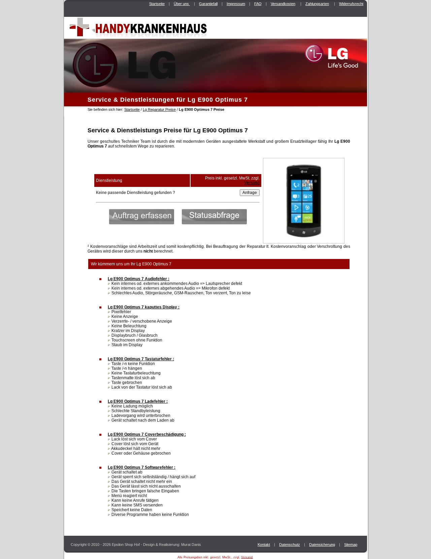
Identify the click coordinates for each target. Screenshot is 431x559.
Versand (252, 182)
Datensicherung (322, 544)
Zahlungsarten (317, 4)
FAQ (258, 4)
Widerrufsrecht (351, 4)
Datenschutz (289, 544)
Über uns (182, 4)
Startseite (157, 4)
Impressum (236, 4)
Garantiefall (208, 4)
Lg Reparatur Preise (159, 109)
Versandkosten (283, 4)
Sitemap (350, 544)
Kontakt (264, 544)
